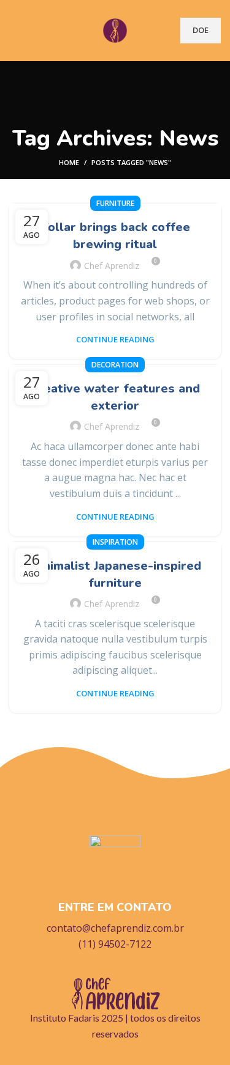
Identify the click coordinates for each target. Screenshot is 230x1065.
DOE (201, 29)
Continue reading (115, 340)
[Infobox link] (115, 894)
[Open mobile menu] (14, 30)
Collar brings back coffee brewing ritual (115, 235)
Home (69, 162)
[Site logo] (115, 29)
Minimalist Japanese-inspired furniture (115, 574)
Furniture (115, 203)
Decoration (115, 364)
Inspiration (115, 542)
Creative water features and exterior (115, 397)
